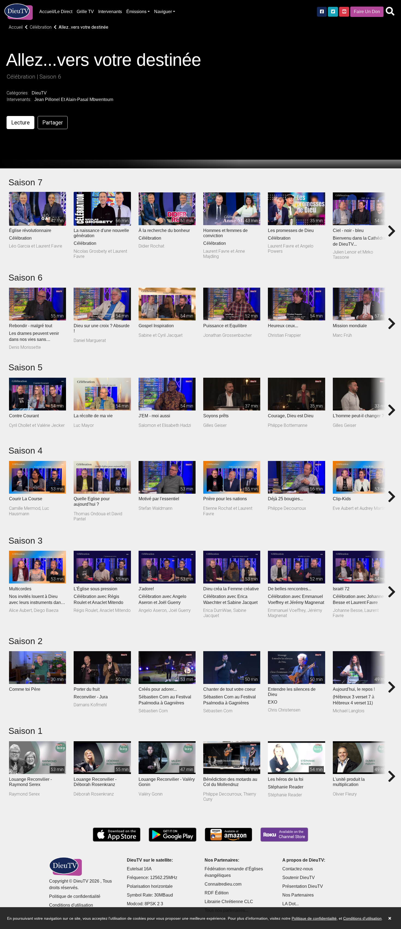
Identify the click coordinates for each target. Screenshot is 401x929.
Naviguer (163, 11)
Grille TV (85, 11)
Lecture (20, 122)
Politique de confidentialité (74, 896)
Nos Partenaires (298, 895)
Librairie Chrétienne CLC (229, 901)
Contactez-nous (297, 869)
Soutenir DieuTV (298, 877)
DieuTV (39, 93)
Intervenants (110, 11)
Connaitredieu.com (223, 884)
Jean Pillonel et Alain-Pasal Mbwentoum (73, 99)
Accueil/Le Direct (55, 11)
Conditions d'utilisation (71, 905)
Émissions (136, 11)
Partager (52, 122)
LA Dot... (290, 903)
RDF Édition (217, 893)
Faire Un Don (367, 11)
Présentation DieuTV (302, 886)
